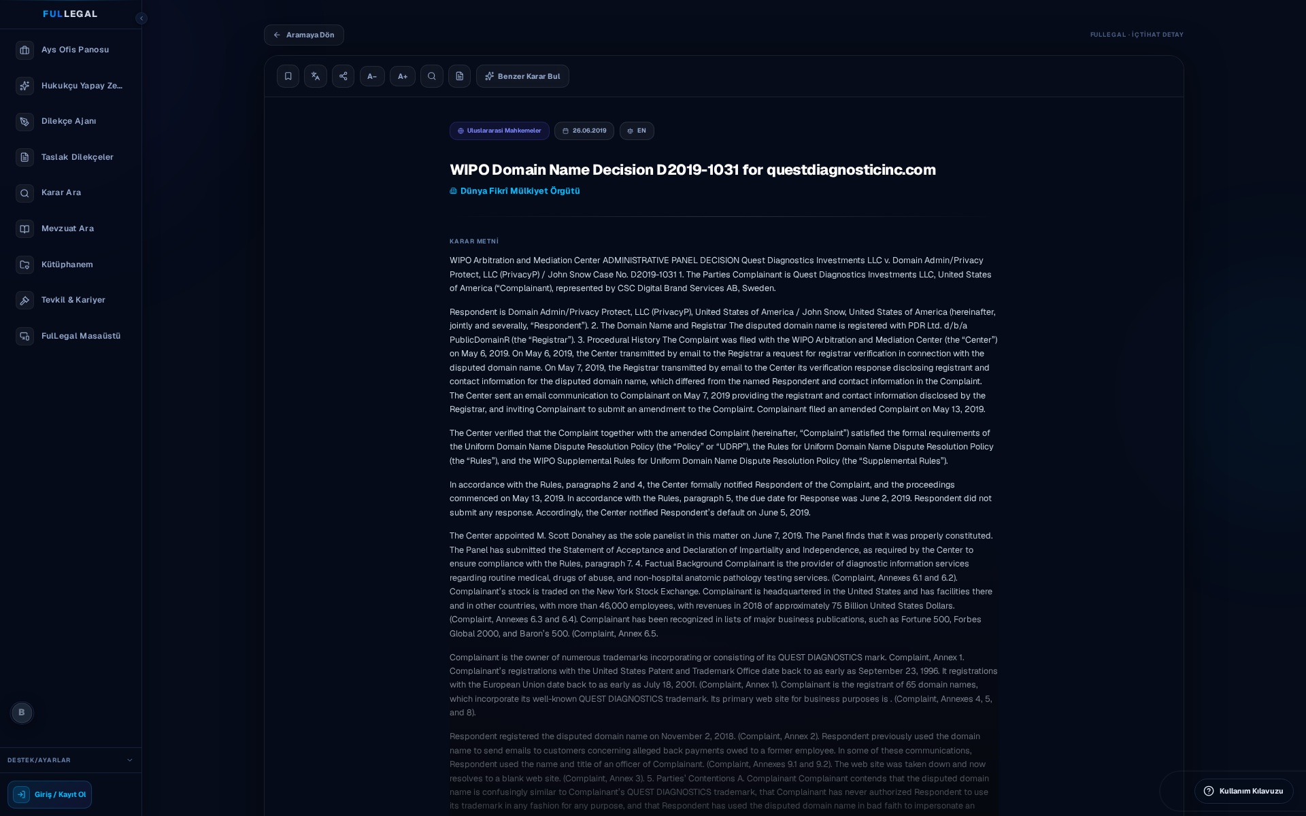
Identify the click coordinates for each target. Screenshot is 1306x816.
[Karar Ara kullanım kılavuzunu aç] (1280, 790)
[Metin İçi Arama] (431, 76)
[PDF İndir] (459, 76)
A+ (402, 76)
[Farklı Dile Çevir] (315, 76)
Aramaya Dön (310, 34)
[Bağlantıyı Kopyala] (343, 76)
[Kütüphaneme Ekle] (288, 76)
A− (372, 76)
